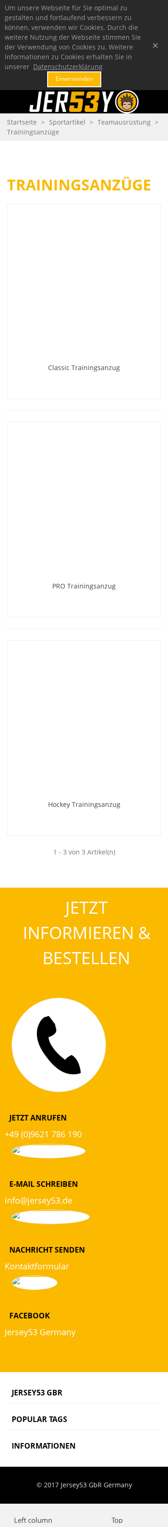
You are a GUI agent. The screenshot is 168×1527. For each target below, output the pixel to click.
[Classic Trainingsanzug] (84, 283)
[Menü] (16, 102)
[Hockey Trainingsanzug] (84, 720)
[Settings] (152, 102)
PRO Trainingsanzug (84, 585)
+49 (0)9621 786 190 (43, 1134)
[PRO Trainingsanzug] (84, 501)
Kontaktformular (37, 1266)
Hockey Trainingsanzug (84, 804)
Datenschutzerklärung (68, 66)
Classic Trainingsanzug (84, 367)
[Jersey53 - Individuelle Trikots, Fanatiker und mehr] (84, 101)
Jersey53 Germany (40, 1332)
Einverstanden (74, 79)
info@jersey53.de (38, 1200)
